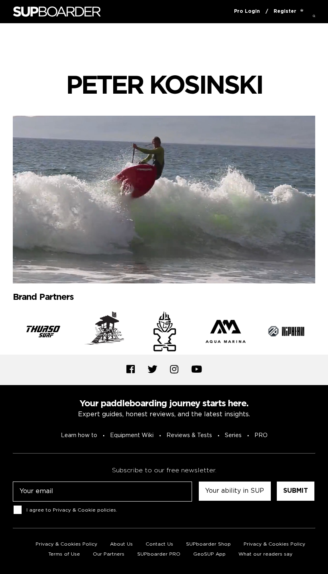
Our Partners (108, 554)
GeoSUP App (209, 554)
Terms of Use (64, 554)
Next (321, 333)
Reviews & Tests (189, 435)
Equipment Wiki (132, 435)
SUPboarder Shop (208, 544)
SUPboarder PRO (158, 554)
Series (233, 435)
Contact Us (159, 544)
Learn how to (79, 435)
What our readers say (265, 554)
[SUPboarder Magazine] (57, 11)
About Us (121, 544)
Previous (7, 333)
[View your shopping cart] (301, 11)
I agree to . (71, 510)
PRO (261, 435)
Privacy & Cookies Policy (66, 544)
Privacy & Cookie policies (84, 510)
